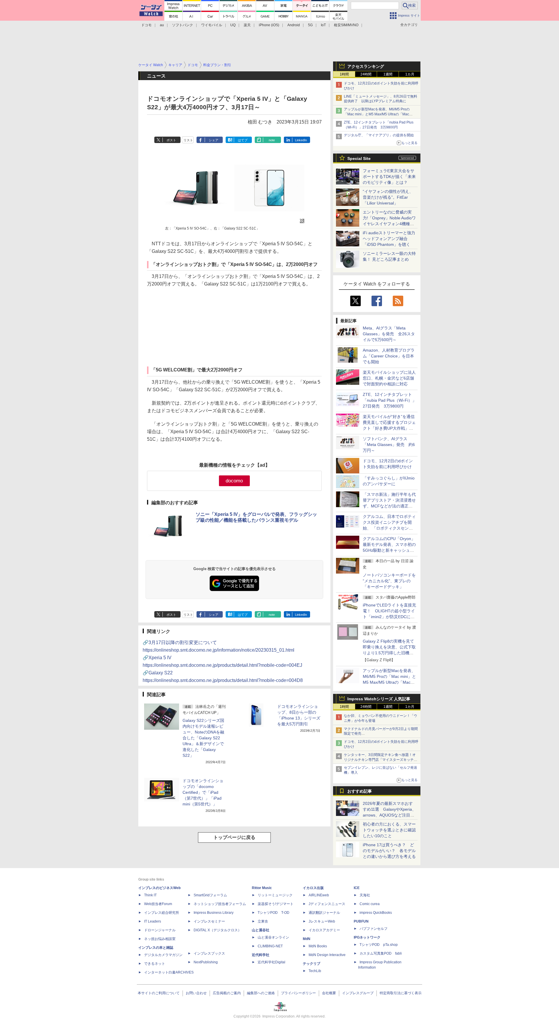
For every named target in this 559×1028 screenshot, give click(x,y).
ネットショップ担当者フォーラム (220, 904)
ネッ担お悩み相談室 (160, 939)
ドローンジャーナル (160, 930)
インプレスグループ (358, 993)
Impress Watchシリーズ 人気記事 (378, 698)
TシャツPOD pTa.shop (379, 945)
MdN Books (318, 946)
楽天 (247, 25)
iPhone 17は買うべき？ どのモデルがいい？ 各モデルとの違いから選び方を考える (389, 850)
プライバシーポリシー (298, 993)
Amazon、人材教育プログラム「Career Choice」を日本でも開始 (389, 356)
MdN (306, 939)
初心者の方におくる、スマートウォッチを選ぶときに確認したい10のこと (389, 830)
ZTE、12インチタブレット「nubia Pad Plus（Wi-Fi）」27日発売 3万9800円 (389, 400)
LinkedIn (301, 140)
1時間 (344, 74)
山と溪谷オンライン (273, 937)
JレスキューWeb (322, 921)
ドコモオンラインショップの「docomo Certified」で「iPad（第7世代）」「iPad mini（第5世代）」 (203, 792)
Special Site (359, 158)
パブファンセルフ (374, 929)
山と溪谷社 (260, 930)
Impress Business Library (213, 913)
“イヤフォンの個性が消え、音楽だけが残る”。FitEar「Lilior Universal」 (388, 197)
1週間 (387, 74)
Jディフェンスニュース (327, 904)
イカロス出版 (313, 888)
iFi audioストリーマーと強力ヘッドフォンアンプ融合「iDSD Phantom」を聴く (389, 238)
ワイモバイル (211, 25)
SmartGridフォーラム (210, 895)
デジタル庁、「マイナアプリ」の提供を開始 (379, 135)
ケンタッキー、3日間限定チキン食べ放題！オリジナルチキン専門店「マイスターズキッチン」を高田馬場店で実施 (380, 760)
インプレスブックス (209, 953)
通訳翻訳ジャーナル (324, 913)
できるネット (154, 964)
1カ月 (409, 74)
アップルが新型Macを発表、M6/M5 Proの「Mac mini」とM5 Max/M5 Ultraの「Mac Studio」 (377, 114)
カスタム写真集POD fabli (381, 953)
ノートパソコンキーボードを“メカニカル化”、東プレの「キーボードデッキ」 (389, 581)
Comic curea (370, 904)
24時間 (366, 74)
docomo (234, 481)
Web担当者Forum (158, 904)
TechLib (315, 971)
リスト (188, 140)
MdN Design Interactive (327, 955)
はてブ (242, 140)
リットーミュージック (275, 895)
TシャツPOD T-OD (273, 913)
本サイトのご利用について (159, 993)
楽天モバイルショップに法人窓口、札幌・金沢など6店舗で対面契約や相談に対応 (389, 378)
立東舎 (263, 921)
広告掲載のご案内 (227, 993)
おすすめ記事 (359, 791)
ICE (357, 888)
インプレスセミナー (209, 921)
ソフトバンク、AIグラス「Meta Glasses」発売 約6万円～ (389, 444)
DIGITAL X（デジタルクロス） (217, 930)
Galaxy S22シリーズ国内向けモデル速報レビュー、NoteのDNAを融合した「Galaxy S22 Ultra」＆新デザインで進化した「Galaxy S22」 (203, 738)
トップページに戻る (234, 837)
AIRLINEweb (319, 895)
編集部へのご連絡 (261, 993)
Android (293, 25)
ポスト (171, 140)
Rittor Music (262, 888)
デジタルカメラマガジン (163, 955)
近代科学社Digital (271, 962)
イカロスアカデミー (324, 930)
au (162, 25)
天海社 (365, 895)
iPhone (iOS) (269, 25)
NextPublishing (206, 962)
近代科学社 (260, 955)
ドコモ (146, 25)
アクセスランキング (365, 66)
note (272, 140)
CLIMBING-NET (270, 946)
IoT (323, 25)
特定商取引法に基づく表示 (401, 993)
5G (310, 25)
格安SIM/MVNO (346, 25)
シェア (213, 140)
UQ (233, 25)
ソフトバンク (182, 25)
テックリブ (311, 964)
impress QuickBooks (376, 913)
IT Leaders (152, 921)
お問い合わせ (196, 993)
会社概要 (329, 993)
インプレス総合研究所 (161, 913)
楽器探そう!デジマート (275, 904)
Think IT (150, 895)
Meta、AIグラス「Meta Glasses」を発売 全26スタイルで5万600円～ (389, 334)
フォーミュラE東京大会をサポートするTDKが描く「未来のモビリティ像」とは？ (389, 176)
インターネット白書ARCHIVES (169, 972)
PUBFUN (361, 921)
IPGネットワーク (367, 937)
